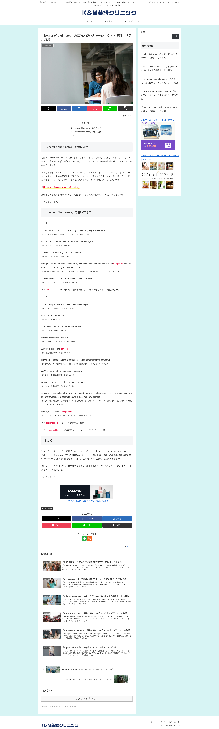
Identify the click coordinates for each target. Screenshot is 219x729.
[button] (125, 108)
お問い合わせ (174, 722)
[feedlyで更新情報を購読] (84, 538)
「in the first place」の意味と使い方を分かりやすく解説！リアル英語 (159, 56)
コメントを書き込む (87, 698)
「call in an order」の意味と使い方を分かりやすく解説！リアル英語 (159, 109)
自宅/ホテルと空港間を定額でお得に (157, 120)
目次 (84, 123)
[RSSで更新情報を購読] (89, 538)
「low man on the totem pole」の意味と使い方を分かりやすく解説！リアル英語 (159, 81)
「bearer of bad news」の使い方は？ (88, 132)
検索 (143, 32)
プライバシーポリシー (159, 722)
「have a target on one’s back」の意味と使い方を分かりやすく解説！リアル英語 (159, 95)
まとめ (75, 135)
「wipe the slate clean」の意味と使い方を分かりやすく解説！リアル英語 (159, 68)
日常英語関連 (48, 508)
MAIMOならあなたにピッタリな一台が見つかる (87, 501)
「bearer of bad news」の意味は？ (87, 128)
